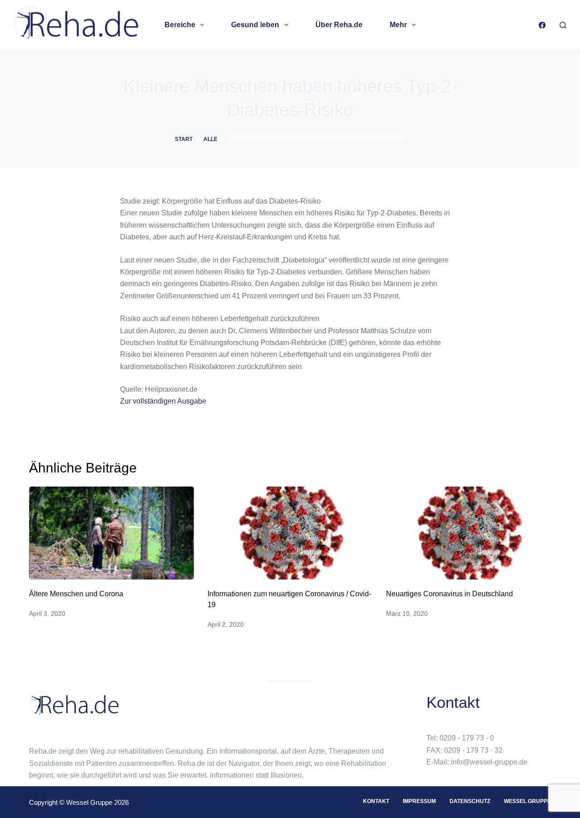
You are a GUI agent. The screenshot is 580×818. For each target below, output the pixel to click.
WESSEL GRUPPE (527, 801)
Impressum (419, 801)
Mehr (398, 25)
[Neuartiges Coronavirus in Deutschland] (468, 533)
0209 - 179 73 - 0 (467, 738)
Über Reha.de (338, 25)
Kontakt (376, 801)
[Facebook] (542, 25)
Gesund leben (255, 25)
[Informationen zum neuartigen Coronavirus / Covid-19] (290, 533)
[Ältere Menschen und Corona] (111, 533)
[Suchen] (563, 25)
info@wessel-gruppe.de (489, 762)
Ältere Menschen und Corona (76, 594)
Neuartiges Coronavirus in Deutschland (449, 594)
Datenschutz (470, 801)
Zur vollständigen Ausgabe (163, 401)
